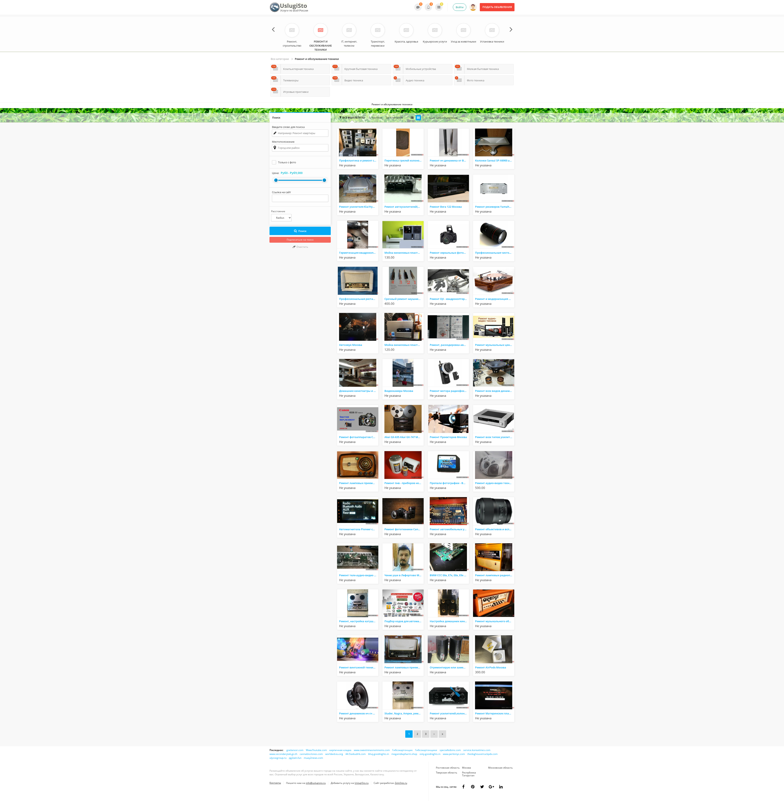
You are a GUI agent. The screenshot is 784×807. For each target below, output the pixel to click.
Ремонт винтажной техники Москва (358, 667)
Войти (459, 7)
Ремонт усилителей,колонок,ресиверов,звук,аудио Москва (449, 713)
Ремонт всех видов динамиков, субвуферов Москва (494, 391)
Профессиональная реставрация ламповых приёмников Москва (358, 299)
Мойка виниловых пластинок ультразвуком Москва (404, 252)
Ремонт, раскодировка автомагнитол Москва (449, 345)
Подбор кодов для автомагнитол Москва (404, 621)
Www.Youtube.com (316, 750)
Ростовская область (448, 767)
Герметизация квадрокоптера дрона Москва (358, 252)
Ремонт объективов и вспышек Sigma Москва (494, 529)
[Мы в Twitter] (491, 786)
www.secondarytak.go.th (283, 754)
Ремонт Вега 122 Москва (446, 206)
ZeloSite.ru (401, 783)
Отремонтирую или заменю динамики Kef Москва (449, 667)
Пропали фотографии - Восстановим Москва (449, 483)
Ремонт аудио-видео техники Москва (494, 483)
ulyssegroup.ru (278, 758)
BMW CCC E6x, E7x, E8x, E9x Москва (449, 575)
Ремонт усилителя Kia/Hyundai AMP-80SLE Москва (358, 206)
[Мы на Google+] (500, 786)
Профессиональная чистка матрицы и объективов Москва (494, 252)
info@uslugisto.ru (316, 783)
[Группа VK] (472, 786)
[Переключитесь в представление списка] (412, 117)
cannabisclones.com (311, 754)
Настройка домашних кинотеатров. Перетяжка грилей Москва (449, 621)
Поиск (302, 231)
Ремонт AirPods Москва (490, 667)
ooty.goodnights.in (430, 754)
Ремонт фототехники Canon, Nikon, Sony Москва (404, 529)
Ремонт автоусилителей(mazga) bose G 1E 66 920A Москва (404, 206)
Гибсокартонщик (402, 750)
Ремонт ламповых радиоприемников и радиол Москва (494, 575)
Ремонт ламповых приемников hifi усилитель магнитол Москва (358, 483)
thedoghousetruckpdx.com (482, 754)
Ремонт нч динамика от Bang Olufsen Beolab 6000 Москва (449, 160)
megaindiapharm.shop (404, 754)
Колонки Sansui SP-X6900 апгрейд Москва (494, 160)
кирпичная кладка (340, 750)
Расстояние (278, 211)
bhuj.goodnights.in (378, 754)
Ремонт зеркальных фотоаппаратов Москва (449, 252)
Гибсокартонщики (426, 750)
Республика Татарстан (469, 774)
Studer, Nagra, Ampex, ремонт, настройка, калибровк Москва (404, 713)
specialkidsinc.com (450, 750)
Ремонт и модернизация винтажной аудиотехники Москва (494, 299)
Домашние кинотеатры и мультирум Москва (358, 391)
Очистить (302, 247)
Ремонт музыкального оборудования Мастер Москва (494, 621)
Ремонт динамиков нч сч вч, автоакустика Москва (358, 713)
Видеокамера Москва (398, 391)
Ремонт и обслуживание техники (317, 59)
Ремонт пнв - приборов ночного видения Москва (404, 483)
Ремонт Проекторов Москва (448, 437)
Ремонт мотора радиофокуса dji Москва (449, 391)
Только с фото (287, 162)
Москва (466, 767)
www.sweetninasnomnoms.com (372, 750)
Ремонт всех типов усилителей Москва (494, 437)
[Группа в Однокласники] (482, 786)
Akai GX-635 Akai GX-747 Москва (404, 437)
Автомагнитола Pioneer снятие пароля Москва (358, 529)
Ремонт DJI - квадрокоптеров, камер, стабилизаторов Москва (449, 299)
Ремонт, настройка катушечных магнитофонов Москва (358, 621)
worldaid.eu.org (334, 754)
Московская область (500, 767)
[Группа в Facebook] (463, 786)
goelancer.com (294, 750)
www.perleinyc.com (454, 754)
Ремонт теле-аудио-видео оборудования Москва (358, 575)
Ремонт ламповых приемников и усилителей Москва (404, 667)
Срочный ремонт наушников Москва (404, 299)
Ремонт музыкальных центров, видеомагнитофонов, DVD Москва (494, 345)
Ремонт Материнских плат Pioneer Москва (494, 713)
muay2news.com (313, 758)
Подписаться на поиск (300, 239)
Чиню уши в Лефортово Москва (404, 575)
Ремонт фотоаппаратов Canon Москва (358, 437)
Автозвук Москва (350, 345)
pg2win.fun (295, 758)
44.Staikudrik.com (355, 754)
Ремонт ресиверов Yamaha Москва (494, 206)
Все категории (280, 59)
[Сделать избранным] (375, 165)
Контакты (275, 783)
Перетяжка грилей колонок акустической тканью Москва (404, 160)
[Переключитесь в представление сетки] (418, 117)
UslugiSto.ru (362, 783)
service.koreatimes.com (476, 750)
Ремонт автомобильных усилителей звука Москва (449, 529)
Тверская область (446, 772)
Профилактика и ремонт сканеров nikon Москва (358, 160)
